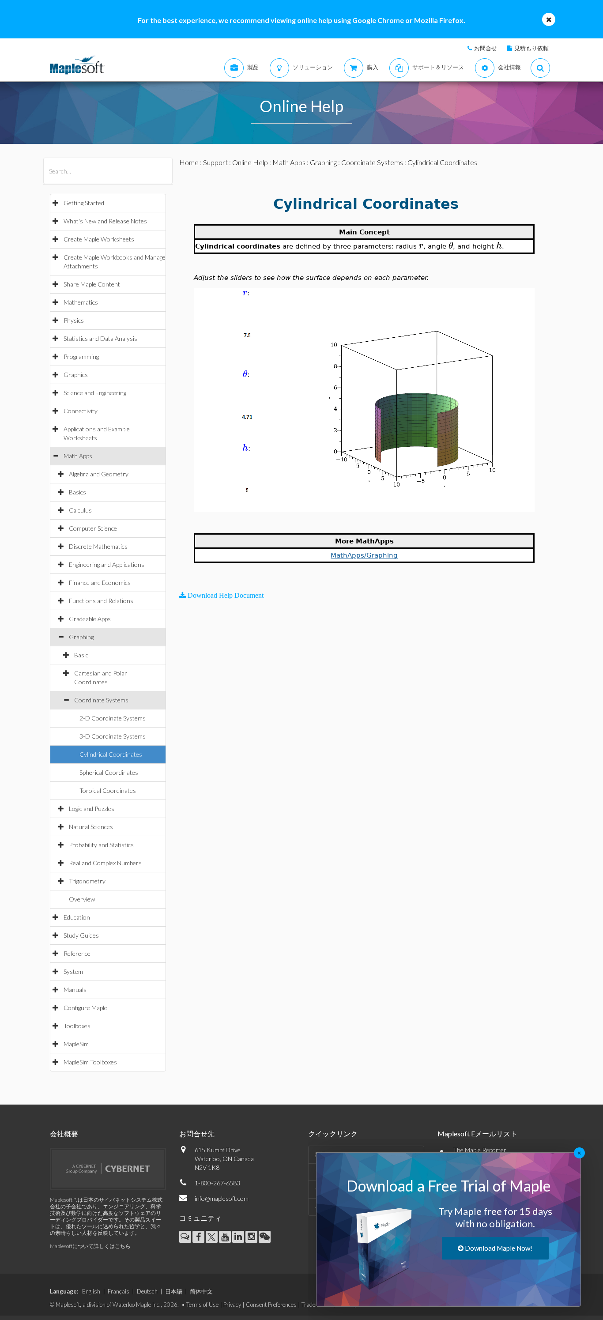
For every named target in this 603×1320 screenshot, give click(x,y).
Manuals (75, 989)
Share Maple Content (92, 284)
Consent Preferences (271, 1304)
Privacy (232, 1304)
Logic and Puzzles (91, 808)
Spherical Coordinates (108, 772)
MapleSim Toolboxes (90, 1062)
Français (118, 1291)
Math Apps (78, 456)
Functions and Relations (101, 600)
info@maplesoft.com (222, 1198)
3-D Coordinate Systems (112, 736)
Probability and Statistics (101, 845)
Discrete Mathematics (98, 546)
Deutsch (147, 1291)
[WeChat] (265, 1237)
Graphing (81, 637)
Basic (81, 655)
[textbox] (421, 245)
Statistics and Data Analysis (100, 338)
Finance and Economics (100, 582)
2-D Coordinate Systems (112, 718)
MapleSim (76, 1044)
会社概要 (64, 1133)
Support (215, 162)
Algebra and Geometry (98, 474)
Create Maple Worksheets (99, 239)
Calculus (80, 510)
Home (189, 162)
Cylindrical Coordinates (110, 754)
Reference (77, 953)
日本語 (173, 1291)
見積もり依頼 (531, 48)
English (91, 1291)
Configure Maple (85, 1007)
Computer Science (93, 528)
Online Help (250, 162)
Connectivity (81, 411)
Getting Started (84, 203)
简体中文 (201, 1291)
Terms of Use (202, 1304)
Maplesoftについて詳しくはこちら (90, 1246)
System (73, 971)
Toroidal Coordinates (107, 790)
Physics (74, 320)
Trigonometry (87, 881)
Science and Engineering (95, 392)
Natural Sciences (91, 826)
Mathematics (81, 302)
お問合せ (485, 48)
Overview (82, 899)
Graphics (76, 374)
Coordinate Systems (101, 700)
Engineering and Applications (106, 564)
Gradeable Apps (90, 618)
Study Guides (81, 935)
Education (77, 917)
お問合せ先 (197, 1133)
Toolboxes (77, 1026)
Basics (77, 492)
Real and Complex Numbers (105, 863)
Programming (81, 356)
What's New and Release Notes (105, 221)
